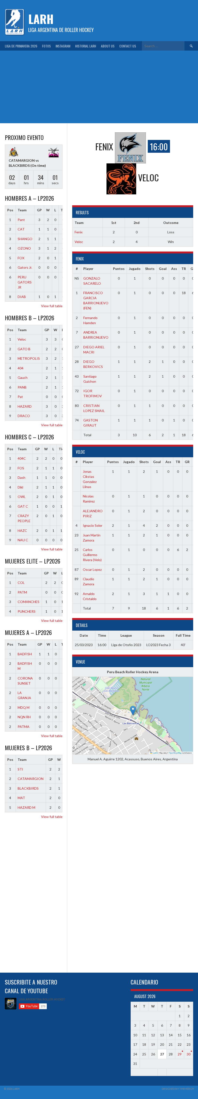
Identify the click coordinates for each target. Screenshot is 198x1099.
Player (88, 269)
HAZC (22, 530)
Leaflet (155, 752)
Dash (21, 477)
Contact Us (127, 45)
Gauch (23, 377)
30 (189, 1054)
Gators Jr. (25, 267)
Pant (21, 220)
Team (22, 210)
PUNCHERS (26, 611)
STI (20, 769)
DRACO (24, 416)
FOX (21, 258)
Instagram (63, 45)
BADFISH (25, 654)
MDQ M (23, 707)
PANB (22, 387)
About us (107, 45)
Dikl (20, 487)
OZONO (24, 248)
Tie (61, 449)
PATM (22, 592)
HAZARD (25, 406)
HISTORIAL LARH (85, 45)
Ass (174, 269)
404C (22, 458)
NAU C (23, 540)
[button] (133, 711)
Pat (20, 397)
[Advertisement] (99, 87)
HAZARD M (26, 807)
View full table (52, 306)
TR (183, 269)
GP (39, 210)
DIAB (22, 297)
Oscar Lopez (92, 569)
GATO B (24, 349)
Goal (163, 269)
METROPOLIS (29, 358)
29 (180, 1054)
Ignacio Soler (92, 525)
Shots (150, 269)
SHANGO (25, 239)
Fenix (79, 232)
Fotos (46, 45)
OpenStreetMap (175, 752)
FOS (21, 468)
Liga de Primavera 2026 (21, 45)
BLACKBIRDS (28, 788)
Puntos (119, 269)
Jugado (135, 269)
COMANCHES (28, 602)
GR (193, 269)
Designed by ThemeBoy (178, 1088)
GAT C (23, 506)
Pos (10, 210)
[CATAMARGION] (14, 152)
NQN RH (24, 717)
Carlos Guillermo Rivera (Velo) (92, 555)
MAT (21, 798)
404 (20, 368)
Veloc (79, 242)
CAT (21, 229)
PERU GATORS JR (25, 282)
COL (21, 582)
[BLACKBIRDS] (53, 153)
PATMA (23, 727)
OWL (22, 497)
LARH (41, 18)
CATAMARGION (30, 779)
